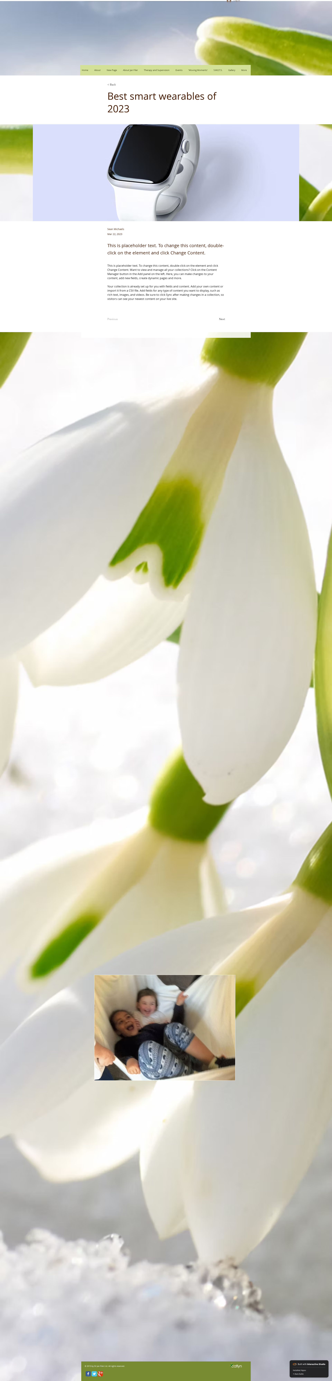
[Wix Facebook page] (88, 1373)
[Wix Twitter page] (94, 1373)
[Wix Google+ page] (100, 1373)
